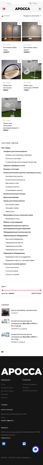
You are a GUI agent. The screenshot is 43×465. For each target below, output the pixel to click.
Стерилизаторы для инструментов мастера (21, 162)
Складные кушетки (12, 187)
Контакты (4, 398)
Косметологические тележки (14, 194)
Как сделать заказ (7, 388)
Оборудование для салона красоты (17, 232)
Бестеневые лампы (12, 204)
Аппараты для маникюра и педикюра (19, 155)
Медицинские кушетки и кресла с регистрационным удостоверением (17, 227)
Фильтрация (36, 293)
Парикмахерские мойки (14, 246)
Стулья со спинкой (12, 274)
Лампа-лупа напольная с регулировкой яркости (11, 125)
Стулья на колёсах (12, 267)
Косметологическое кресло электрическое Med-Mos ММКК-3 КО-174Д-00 (24, 323)
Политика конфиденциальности (30, 389)
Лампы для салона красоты (14, 201)
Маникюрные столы (13, 219)
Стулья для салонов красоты (15, 264)
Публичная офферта (30, 384)
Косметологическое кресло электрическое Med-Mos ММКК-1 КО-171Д (24, 336)
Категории (4, 394)
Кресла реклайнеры (11, 197)
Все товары (6, 148)
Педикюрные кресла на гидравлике (18, 257)
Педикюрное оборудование (14, 253)
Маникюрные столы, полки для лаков (18, 215)
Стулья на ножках (12, 271)
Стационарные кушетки (14, 190)
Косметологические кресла (15, 180)
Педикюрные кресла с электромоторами (20, 260)
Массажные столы (12, 183)
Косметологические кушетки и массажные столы (22, 173)
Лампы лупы (10, 211)
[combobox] (32, 15)
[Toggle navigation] (34, 8)
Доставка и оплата (7, 391)
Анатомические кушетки (14, 176)
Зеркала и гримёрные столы (14, 166)
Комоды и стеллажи (11, 169)
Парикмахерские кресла (14, 243)
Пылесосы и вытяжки (13, 158)
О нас (3, 384)
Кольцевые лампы (12, 208)
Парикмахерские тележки (15, 250)
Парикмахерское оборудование (16, 236)
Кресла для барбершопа (14, 239)
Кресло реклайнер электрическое (24, 310)
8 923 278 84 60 (7, 410)
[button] (6, 16)
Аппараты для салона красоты (15, 151)
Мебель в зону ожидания (13, 222)
